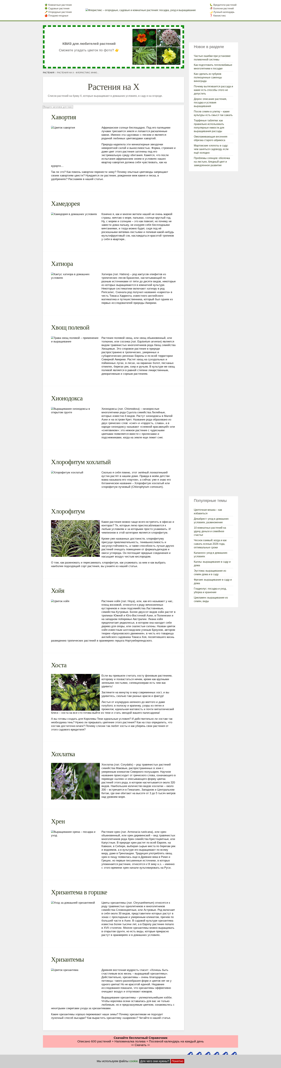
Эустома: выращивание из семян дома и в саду (210, 572)
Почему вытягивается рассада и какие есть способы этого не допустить (213, 90)
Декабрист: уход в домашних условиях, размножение (211, 520)
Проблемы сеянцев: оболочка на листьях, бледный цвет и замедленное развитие (212, 162)
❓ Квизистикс (218, 15)
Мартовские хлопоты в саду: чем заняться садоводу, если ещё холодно (211, 149)
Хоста (59, 665)
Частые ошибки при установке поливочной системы (212, 58)
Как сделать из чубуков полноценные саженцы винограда (208, 77)
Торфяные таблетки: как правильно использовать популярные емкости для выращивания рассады (209, 126)
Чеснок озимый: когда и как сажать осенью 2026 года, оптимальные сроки (210, 544)
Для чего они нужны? (154, 1061)
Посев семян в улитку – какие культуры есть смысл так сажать (213, 113)
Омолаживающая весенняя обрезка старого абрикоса (210, 138)
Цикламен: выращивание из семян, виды (211, 599)
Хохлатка (63, 754)
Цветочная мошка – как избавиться (208, 511)
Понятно (177, 1061)
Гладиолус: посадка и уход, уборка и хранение (210, 590)
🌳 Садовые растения (57, 8)
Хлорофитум (68, 511)
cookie (133, 1061)
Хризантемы (67, 959)
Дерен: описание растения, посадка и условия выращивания (210, 103)
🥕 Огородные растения (58, 12)
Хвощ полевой (70, 327)
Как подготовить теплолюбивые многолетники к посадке (213, 67)
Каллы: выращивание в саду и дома (212, 563)
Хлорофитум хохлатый (81, 462)
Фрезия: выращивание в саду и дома (213, 581)
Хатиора (62, 263)
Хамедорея (65, 203)
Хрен (58, 821)
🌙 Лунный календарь (222, 12)
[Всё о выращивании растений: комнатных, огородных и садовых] (141, 10)
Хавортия (63, 117)
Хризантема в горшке (79, 892)
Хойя (57, 590)
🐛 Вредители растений (223, 4)
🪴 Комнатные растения (58, 4)
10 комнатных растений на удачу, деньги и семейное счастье (210, 531)
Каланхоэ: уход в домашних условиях (210, 554)
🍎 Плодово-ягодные (56, 15)
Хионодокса (67, 398)
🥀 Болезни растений (222, 8)
